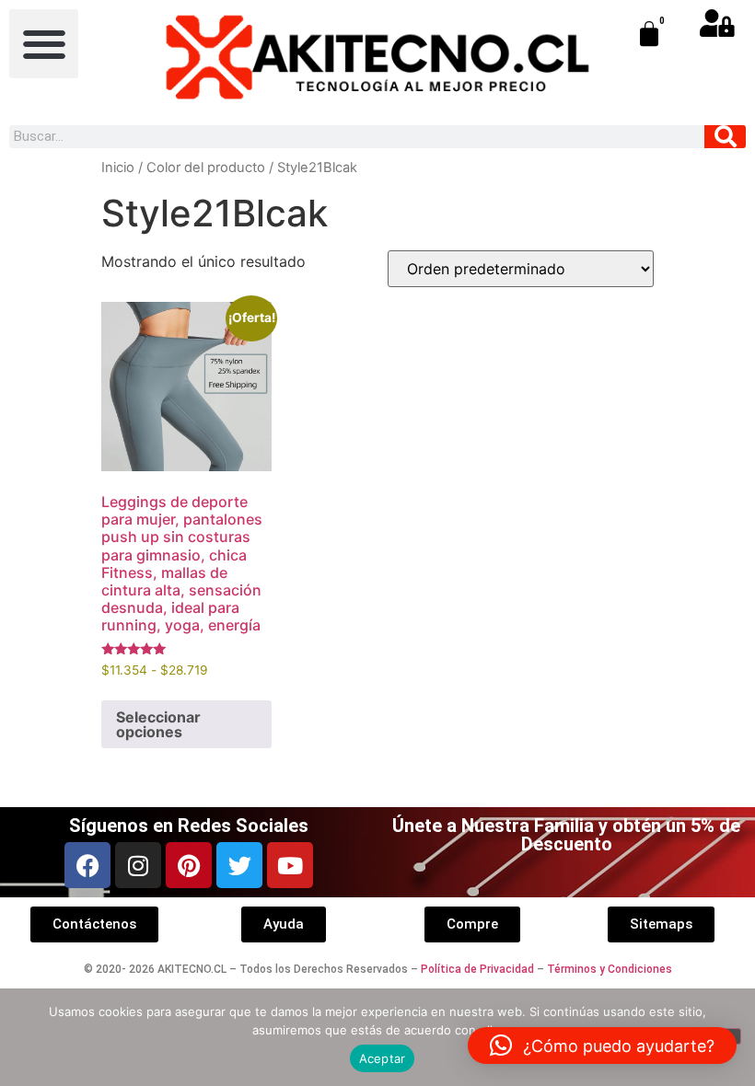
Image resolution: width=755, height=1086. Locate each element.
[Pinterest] (189, 865)
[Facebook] (87, 865)
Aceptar (382, 1058)
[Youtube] (290, 865)
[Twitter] (239, 865)
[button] (43, 43)
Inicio (117, 167)
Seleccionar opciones (158, 724)
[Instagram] (138, 865)
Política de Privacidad (477, 969)
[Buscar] (725, 136)
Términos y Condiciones (609, 969)
